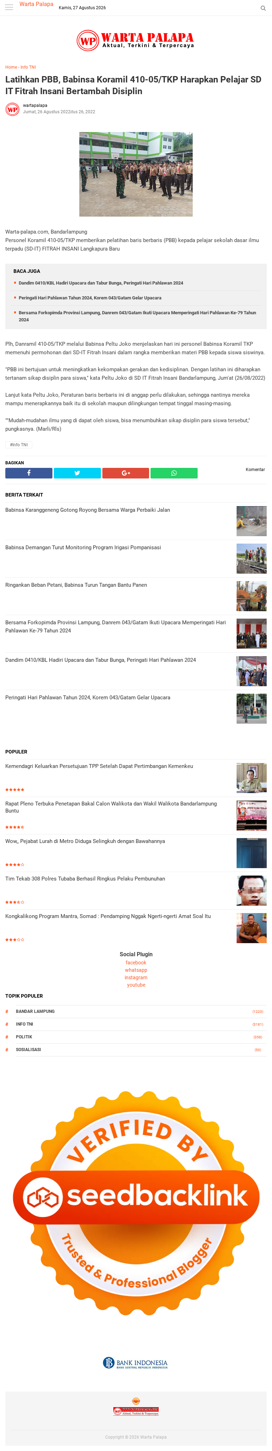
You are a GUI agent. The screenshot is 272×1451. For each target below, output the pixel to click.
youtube (136, 985)
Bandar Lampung (35, 1011)
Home (11, 67)
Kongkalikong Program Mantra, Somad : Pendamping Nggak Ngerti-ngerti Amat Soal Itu (108, 916)
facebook (136, 962)
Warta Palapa (36, 4)
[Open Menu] (9, 8)
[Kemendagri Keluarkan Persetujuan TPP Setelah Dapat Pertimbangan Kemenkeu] (252, 779)
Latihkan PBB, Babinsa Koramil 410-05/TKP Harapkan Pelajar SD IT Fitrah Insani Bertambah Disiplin (133, 85)
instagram (136, 977)
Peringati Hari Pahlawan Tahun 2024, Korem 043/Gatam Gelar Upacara (90, 297)
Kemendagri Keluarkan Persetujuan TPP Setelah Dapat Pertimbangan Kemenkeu (99, 766)
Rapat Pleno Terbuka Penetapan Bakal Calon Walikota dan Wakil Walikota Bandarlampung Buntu (111, 807)
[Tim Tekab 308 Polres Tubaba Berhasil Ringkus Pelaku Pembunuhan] (252, 891)
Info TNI (28, 67)
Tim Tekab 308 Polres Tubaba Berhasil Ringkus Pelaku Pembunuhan (85, 879)
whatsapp (136, 970)
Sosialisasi (28, 1049)
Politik (24, 1036)
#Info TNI (19, 444)
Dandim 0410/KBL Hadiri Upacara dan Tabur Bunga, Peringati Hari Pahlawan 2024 (101, 283)
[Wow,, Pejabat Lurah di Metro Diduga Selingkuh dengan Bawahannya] (252, 854)
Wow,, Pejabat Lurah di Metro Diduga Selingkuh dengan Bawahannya (85, 841)
